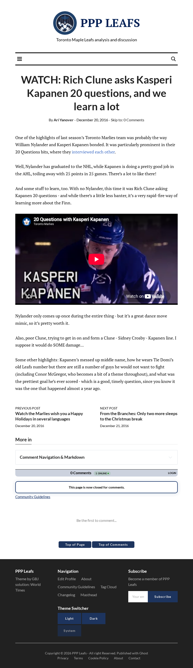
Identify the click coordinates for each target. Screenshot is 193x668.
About (86, 578)
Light (69, 618)
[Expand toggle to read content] (170, 457)
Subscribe (162, 597)
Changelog (66, 594)
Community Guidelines (76, 586)
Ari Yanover (61, 120)
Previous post (27, 408)
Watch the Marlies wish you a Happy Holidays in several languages (49, 416)
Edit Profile (67, 578)
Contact (134, 658)
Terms (78, 658)
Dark (94, 618)
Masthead (88, 594)
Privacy (62, 658)
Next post (108, 408)
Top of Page (75, 544)
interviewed (83, 152)
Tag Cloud (109, 586)
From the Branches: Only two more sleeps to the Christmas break (138, 416)
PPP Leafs (110, 22)
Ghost (143, 653)
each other (105, 152)
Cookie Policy (98, 658)
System (70, 631)
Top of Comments (113, 544)
